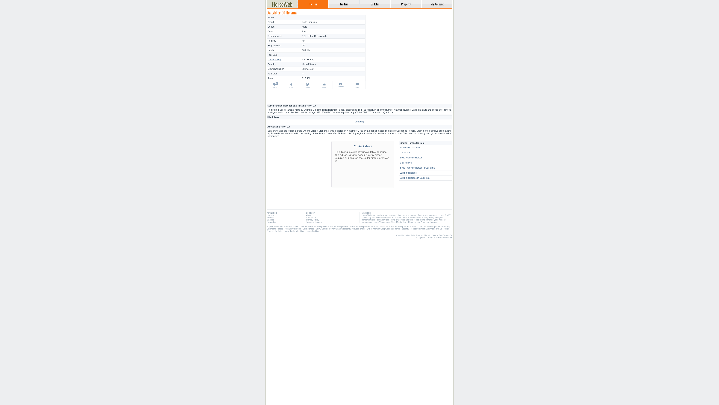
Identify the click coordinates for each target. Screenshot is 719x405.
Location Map (274, 59)
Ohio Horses (308, 229)
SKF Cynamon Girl (375, 229)
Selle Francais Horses (411, 157)
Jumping (359, 121)
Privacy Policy (312, 220)
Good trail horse (392, 229)
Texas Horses (409, 226)
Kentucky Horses (293, 229)
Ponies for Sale (371, 226)
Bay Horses (406, 162)
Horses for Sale (291, 226)
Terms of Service (314, 222)
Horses (270, 215)
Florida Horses (442, 226)
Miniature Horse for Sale (391, 226)
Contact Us (311, 217)
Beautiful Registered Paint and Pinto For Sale (422, 229)
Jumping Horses (408, 173)
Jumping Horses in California (415, 178)
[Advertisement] (409, 41)
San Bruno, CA (309, 59)
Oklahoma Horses (275, 229)
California (405, 152)
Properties (271, 222)
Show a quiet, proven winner (329, 229)
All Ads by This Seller (410, 147)
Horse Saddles (312, 231)
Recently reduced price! (354, 229)
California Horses (426, 226)
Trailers (270, 217)
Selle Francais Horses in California (417, 167)
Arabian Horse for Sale (352, 226)
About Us (310, 215)
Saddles (270, 220)
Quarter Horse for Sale (310, 226)
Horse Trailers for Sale (294, 231)
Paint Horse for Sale (331, 226)
